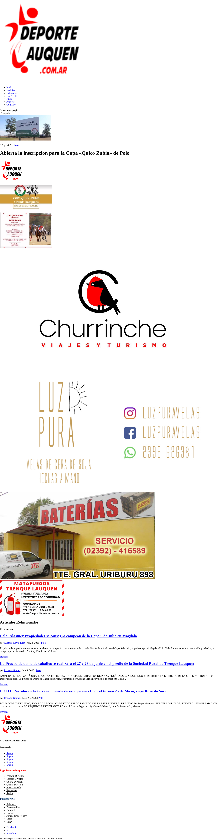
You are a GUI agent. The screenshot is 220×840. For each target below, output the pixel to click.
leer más (4, 656)
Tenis (9, 818)
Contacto (11, 104)
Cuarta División (14, 781)
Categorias (11, 93)
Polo (16, 145)
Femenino (11, 790)
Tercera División (14, 778)
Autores (10, 101)
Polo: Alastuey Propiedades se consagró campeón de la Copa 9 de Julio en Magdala (68, 636)
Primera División (15, 776)
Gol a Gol (11, 96)
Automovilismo (14, 807)
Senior (9, 793)
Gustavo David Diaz (14, 642)
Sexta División (13, 787)
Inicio (9, 87)
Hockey (10, 813)
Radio (9, 98)
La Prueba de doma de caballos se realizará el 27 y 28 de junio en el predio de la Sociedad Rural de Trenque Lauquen (97, 663)
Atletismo (11, 804)
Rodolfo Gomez (12, 670)
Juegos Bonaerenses (16, 816)
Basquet (10, 810)
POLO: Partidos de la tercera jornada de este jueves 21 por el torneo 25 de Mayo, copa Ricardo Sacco (84, 691)
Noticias (10, 90)
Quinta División (14, 784)
